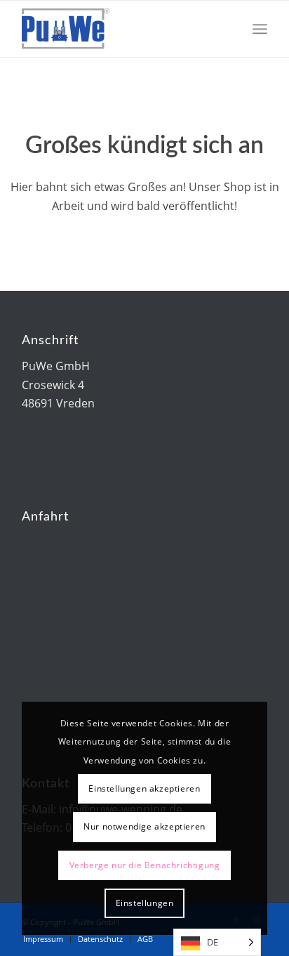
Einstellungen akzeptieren (144, 788)
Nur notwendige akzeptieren (144, 826)
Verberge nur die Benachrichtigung (144, 865)
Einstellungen (145, 903)
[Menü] (260, 29)
